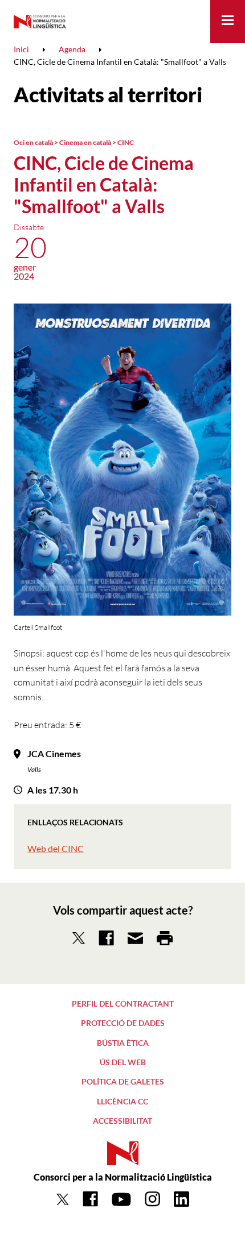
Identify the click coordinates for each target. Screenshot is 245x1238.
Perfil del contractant (123, 1003)
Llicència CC (122, 1101)
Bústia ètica (123, 1043)
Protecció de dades (123, 1023)
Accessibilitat (122, 1120)
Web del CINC (55, 848)
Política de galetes (122, 1081)
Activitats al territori (108, 94)
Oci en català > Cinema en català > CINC (74, 142)
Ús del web (123, 1062)
